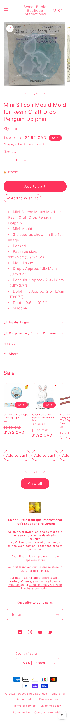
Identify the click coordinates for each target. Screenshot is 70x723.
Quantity (10, 151)
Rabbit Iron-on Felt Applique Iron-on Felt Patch (43, 417)
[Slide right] (44, 94)
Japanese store (34, 560)
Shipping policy (50, 705)
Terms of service (24, 705)
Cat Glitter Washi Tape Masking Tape (16, 416)
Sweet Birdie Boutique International (41, 693)
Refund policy (25, 698)
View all (35, 483)
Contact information (47, 712)
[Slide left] (26, 94)
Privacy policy (48, 698)
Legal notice (21, 712)
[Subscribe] (57, 614)
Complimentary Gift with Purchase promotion (41, 586)
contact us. (35, 549)
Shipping (9, 144)
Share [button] (14, 354)
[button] (6, 10)
